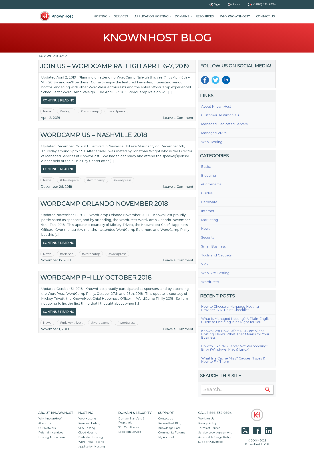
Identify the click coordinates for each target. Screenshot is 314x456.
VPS (204, 264)
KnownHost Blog (169, 423)
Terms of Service (209, 428)
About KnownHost (216, 106)
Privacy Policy (207, 423)
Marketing (209, 220)
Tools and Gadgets (216, 255)
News (47, 111)
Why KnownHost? (50, 418)
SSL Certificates (128, 427)
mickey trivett (72, 322)
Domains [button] (182, 16)
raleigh (67, 111)
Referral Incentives (50, 432)
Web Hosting (211, 142)
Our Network (47, 428)
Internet (207, 211)
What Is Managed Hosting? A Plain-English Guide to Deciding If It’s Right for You (236, 320)
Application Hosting (91, 446)
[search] (268, 389)
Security (207, 237)
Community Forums (171, 432)
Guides (207, 193)
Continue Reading (58, 100)
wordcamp (91, 111)
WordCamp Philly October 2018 (96, 277)
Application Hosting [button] (151, 16)
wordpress (117, 111)
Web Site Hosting (215, 273)
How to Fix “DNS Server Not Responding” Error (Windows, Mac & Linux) (234, 348)
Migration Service (129, 431)
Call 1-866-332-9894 (215, 413)
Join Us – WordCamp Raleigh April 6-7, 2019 (114, 66)
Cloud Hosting (87, 432)
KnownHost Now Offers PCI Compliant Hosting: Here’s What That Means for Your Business (235, 334)
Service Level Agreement (215, 432)
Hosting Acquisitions (51, 437)
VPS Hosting (86, 428)
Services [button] (121, 16)
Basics (206, 166)
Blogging (208, 175)
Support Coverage (210, 441)
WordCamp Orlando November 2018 (104, 203)
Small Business (213, 246)
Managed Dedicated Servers (224, 124)
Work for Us (206, 418)
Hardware (209, 202)
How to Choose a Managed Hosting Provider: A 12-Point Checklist (230, 308)
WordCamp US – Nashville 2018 (93, 134)
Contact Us (265, 16)
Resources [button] (205, 16)
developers (70, 180)
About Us (44, 423)
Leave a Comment (178, 118)
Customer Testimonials (220, 115)
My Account (166, 437)
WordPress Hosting (91, 441)
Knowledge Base (169, 428)
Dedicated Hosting (90, 437)
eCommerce (211, 184)
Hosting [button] (101, 16)
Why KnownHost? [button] (235, 16)
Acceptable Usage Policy (214, 437)
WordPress (210, 282)
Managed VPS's (214, 133)
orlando (68, 254)
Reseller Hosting (89, 423)
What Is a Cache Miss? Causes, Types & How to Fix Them (233, 360)
